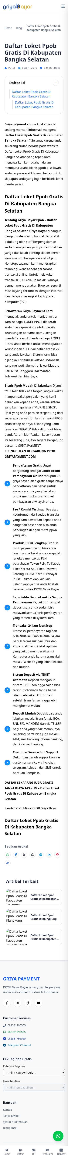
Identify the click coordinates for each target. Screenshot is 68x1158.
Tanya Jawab (11, 1115)
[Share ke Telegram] (41, 855)
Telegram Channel (19, 1045)
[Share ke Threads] (32, 855)
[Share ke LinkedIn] (49, 855)
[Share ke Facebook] (16, 855)
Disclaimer (9, 1128)
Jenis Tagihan (11, 1081)
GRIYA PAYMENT (29, 445)
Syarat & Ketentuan (15, 1122)
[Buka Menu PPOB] (63, 6)
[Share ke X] (24, 855)
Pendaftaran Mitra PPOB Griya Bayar (31, 808)
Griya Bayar (38, 231)
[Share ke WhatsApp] (8, 855)
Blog (19, 28)
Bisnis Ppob (13, 385)
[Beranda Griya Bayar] (17, 6)
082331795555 (17, 1032)
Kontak (7, 1109)
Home (8, 28)
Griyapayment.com (19, 124)
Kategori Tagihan (14, 1066)
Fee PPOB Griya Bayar (43, 589)
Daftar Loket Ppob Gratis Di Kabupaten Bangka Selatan (31, 94)
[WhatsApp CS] (58, 1136)
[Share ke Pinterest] (57, 855)
